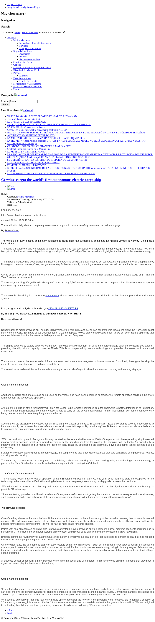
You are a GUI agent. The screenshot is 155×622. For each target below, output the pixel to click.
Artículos (11, 37)
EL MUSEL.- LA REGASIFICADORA (26, 151)
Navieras (23, 45)
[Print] (10, 186)
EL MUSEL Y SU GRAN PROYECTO (26, 165)
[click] (20, 95)
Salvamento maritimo (29, 59)
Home (17, 32)
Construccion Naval (22, 62)
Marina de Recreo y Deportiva (27, 86)
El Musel (23, 75)
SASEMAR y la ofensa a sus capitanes (26, 127)
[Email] (11, 189)
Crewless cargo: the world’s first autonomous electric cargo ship (51, 180)
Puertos (16, 73)
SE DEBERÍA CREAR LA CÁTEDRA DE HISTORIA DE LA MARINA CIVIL (47, 160)
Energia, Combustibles (30, 48)
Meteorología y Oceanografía (27, 84)
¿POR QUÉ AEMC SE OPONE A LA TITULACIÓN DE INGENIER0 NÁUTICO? (49, 124)
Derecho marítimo (22, 78)
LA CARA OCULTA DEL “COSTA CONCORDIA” (33, 162)
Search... (5, 101)
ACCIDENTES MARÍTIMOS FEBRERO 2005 (30, 135)
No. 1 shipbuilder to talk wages (22, 143)
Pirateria (23, 56)
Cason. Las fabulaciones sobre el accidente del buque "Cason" (37, 130)
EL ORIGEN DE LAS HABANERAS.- (27, 121)
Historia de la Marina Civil (26, 70)
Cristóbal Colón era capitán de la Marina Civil (29, 149)
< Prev (10, 610)
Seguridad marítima (22, 51)
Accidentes (24, 54)
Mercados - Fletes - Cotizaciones (35, 43)
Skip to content (14, 4)
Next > (10, 613)
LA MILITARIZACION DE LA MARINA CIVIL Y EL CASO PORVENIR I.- (46, 138)
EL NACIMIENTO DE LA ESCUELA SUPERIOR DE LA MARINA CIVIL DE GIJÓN (51, 173)
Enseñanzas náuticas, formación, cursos (32, 67)
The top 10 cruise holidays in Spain (24, 119)
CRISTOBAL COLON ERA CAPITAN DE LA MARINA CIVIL (39, 146)
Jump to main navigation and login (23, 7)
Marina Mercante (30, 32)
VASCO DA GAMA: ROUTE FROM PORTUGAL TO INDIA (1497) (42, 116)
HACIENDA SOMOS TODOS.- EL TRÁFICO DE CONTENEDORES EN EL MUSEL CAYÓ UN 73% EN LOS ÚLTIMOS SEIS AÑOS (76, 132)
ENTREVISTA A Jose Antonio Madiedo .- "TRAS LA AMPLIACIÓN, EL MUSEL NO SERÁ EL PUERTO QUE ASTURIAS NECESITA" (76, 140)
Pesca (16, 89)
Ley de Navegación (28, 81)
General (17, 64)
